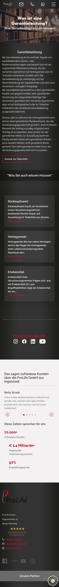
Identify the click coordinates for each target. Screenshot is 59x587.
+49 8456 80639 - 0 (14, 539)
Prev (7, 414)
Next (51, 414)
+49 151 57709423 (13, 548)
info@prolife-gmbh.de (15, 544)
